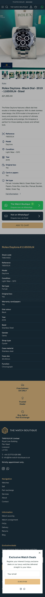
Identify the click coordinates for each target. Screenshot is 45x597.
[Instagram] (21, 589)
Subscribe (22, 582)
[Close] (39, 552)
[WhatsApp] (24, 589)
